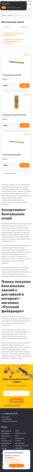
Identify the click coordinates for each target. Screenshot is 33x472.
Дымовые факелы (6, 443)
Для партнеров (19, 443)
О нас (16, 435)
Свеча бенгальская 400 (12, 75)
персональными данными (12, 406)
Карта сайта (18, 448)
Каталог (4, 427)
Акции (17, 430)
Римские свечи (5, 436)
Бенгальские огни (6, 441)
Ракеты (3, 438)
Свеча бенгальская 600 (12, 155)
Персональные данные (21, 445)
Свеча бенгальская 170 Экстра (14, 115)
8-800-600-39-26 (11, 414)
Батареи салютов (6, 431)
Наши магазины (19, 438)
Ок (17, 466)
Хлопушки (4, 445)
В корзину (24, 85)
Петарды (3, 448)
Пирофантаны (5, 433)
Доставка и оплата (20, 433)
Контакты (18, 440)
